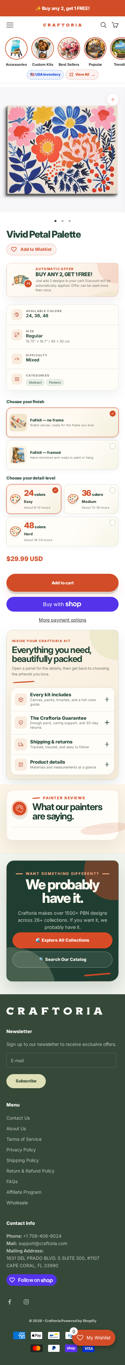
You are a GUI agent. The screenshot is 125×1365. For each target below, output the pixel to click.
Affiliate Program (23, 1192)
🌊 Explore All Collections (62, 940)
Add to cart (63, 582)
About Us (16, 1128)
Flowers (55, 382)
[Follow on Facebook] (9, 1302)
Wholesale (17, 1202)
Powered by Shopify (78, 1320)
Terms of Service (24, 1139)
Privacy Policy (21, 1149)
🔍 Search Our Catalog (62, 959)
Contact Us (18, 1118)
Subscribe (26, 1080)
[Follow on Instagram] (26, 1302)
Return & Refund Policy (30, 1171)
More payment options (62, 620)
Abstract (35, 382)
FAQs (12, 1181)
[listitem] (16, 52)
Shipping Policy (22, 1160)
